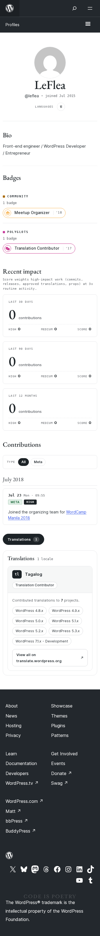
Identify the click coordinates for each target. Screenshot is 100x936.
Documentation (21, 763)
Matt (13, 811)
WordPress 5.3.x (66, 631)
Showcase (61, 706)
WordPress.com (24, 801)
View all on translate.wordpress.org (39, 657)
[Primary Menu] (88, 24)
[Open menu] (91, 8)
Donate (61, 773)
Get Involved (64, 753)
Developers (17, 773)
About (12, 706)
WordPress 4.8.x (29, 611)
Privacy (13, 735)
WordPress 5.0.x (29, 621)
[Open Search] (74, 8)
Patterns (60, 735)
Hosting (13, 725)
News (11, 716)
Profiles (12, 24)
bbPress (17, 821)
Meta (38, 462)
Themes (59, 716)
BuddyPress (21, 831)
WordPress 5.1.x (65, 621)
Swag (59, 783)
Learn (11, 753)
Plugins (58, 725)
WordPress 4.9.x (66, 611)
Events (58, 763)
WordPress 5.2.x (29, 631)
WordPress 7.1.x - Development (42, 641)
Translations (22, 539)
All (23, 462)
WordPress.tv (22, 783)
